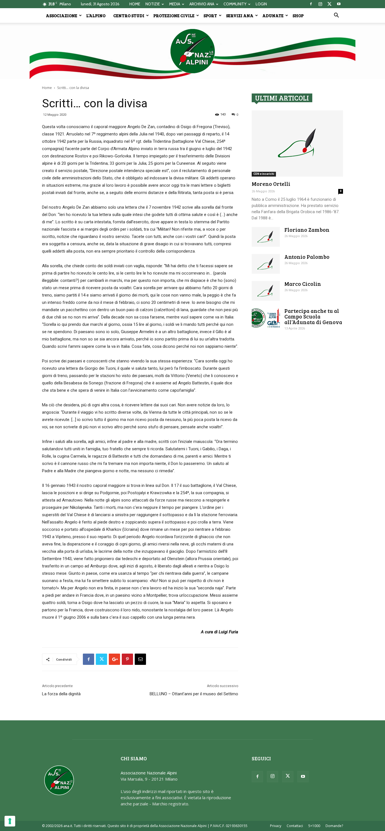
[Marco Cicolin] (266, 291)
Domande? (334, 825)
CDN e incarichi (263, 173)
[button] (336, 16)
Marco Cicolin (302, 283)
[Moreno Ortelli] (297, 143)
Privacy (275, 825)
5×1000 (314, 825)
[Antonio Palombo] (266, 264)
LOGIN (261, 3)
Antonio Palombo (306, 256)
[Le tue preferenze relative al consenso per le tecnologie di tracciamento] (10, 821)
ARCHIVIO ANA (201, 3)
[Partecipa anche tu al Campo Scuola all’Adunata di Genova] (266, 318)
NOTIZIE (152, 3)
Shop (298, 15)
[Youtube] (339, 4)
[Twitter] (329, 4)
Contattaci (295, 825)
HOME (134, 3)
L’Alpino (95, 15)
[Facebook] (311, 4)
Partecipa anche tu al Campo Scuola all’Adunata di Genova (313, 316)
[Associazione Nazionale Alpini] (192, 51)
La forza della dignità (61, 693)
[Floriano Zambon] (266, 237)
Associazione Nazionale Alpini (149, 773)
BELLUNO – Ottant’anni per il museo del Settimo (194, 693)
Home (47, 87)
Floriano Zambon (306, 229)
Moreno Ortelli (271, 183)
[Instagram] (320, 4)
